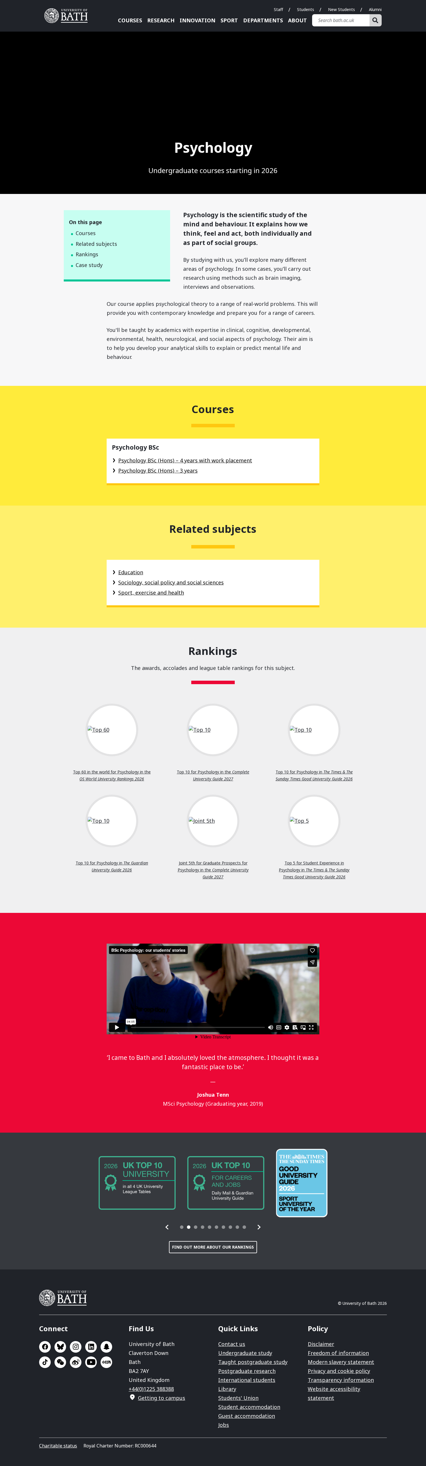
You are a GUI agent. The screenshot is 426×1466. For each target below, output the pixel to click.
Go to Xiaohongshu (106, 1362)
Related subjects (96, 243)
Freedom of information (338, 1352)
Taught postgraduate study (252, 1361)
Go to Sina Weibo (75, 1362)
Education (130, 572)
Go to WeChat (60, 1362)
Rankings (87, 254)
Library (227, 1388)
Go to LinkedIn (91, 1347)
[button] (167, 1227)
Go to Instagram (75, 1347)
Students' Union (238, 1397)
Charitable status (58, 1446)
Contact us (231, 1343)
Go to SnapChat (106, 1347)
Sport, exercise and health (151, 592)
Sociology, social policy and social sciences (171, 582)
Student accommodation (249, 1406)
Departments (263, 20)
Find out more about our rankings (213, 1247)
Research (160, 20)
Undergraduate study (245, 1352)
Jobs (223, 1424)
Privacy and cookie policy (339, 1370)
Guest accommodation (246, 1415)
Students (305, 9)
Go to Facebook (45, 1347)
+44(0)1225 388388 (151, 1388)
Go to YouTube (91, 1362)
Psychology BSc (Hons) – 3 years (158, 470)
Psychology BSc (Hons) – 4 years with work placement (185, 460)
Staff (278, 9)
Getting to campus (161, 1397)
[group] (137, 1183)
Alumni (375, 9)
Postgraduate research (247, 1370)
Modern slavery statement (341, 1361)
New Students (341, 9)
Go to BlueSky (60, 1347)
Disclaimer (321, 1343)
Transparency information (341, 1379)
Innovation (197, 20)
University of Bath (68, 16)
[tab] (181, 1227)
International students (246, 1379)
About (297, 20)
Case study (89, 264)
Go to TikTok (45, 1362)
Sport (229, 20)
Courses (130, 20)
